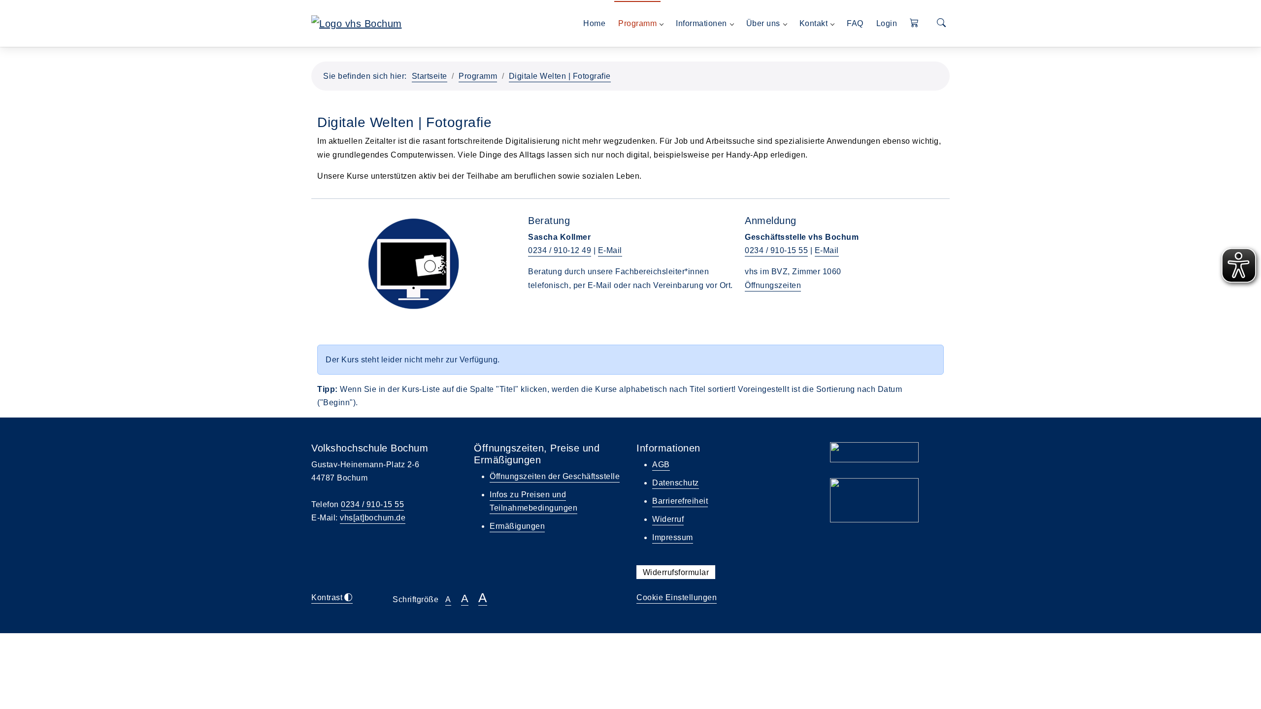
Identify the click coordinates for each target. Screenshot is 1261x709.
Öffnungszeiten (773, 285)
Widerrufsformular (676, 572)
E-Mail (610, 250)
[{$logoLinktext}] (356, 22)
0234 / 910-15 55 (776, 250)
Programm (478, 76)
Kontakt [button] (813, 23)
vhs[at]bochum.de (372, 518)
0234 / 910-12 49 (559, 250)
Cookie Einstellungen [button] (676, 597)
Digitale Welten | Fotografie (560, 76)
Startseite (429, 76)
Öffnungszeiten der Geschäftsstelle (555, 476)
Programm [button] (637, 23)
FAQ (855, 23)
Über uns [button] (763, 23)
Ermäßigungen (517, 526)
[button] (914, 23)
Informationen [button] (701, 23)
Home (594, 23)
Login (886, 23)
